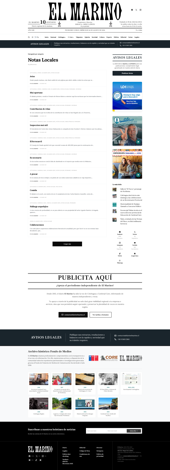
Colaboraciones (37, 225)
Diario (64, 448)
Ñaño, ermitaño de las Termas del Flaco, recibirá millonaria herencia (131, 221)
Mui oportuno (36, 92)
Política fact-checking (66, 455)
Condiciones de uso (84, 455)
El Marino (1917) (46, 72)
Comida (33, 190)
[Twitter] (136, 10)
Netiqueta (100, 451)
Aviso (32, 76)
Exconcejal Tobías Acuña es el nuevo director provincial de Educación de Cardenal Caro (131, 212)
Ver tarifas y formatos (101, 315)
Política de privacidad (100, 455)
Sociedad (78, 89)
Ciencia (49, 203)
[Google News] (40, 460)
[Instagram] (140, 10)
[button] (29, 37)
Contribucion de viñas (40, 109)
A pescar (34, 174)
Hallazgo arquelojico (39, 206)
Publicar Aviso (127, 73)
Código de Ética (84, 451)
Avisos (39, 72)
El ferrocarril (36, 141)
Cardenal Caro (46, 89)
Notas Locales (55, 72)
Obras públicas (69, 121)
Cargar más (67, 244)
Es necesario (35, 157)
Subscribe (133, 431)
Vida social (59, 186)
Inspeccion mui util (39, 125)
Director (99, 448)
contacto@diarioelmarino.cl (74, 315)
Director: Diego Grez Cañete (125, 450)
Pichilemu (72, 89)
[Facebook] (132, 10)
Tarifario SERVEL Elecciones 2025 (67, 461)
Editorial (82, 448)
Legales (64, 451)
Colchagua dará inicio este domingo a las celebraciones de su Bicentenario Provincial (131, 197)
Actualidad (33, 72)
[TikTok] (36, 460)
